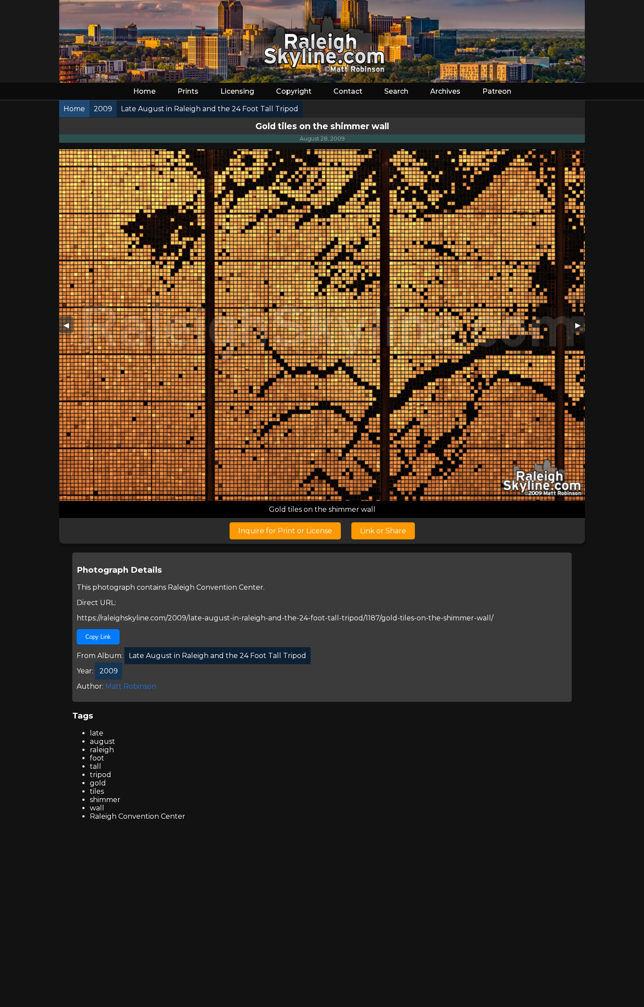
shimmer (105, 800)
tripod (100, 775)
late (96, 733)
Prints (187, 91)
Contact (347, 91)
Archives (445, 91)
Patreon (496, 91)
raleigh (102, 750)
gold (98, 783)
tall (95, 766)
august (102, 741)
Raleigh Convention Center (215, 587)
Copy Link (98, 637)
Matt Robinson (130, 686)
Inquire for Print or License (285, 531)
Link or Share (383, 531)
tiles (97, 791)
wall (97, 808)
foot (97, 758)
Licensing (237, 91)
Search (396, 91)
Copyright (293, 91)
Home (144, 91)
